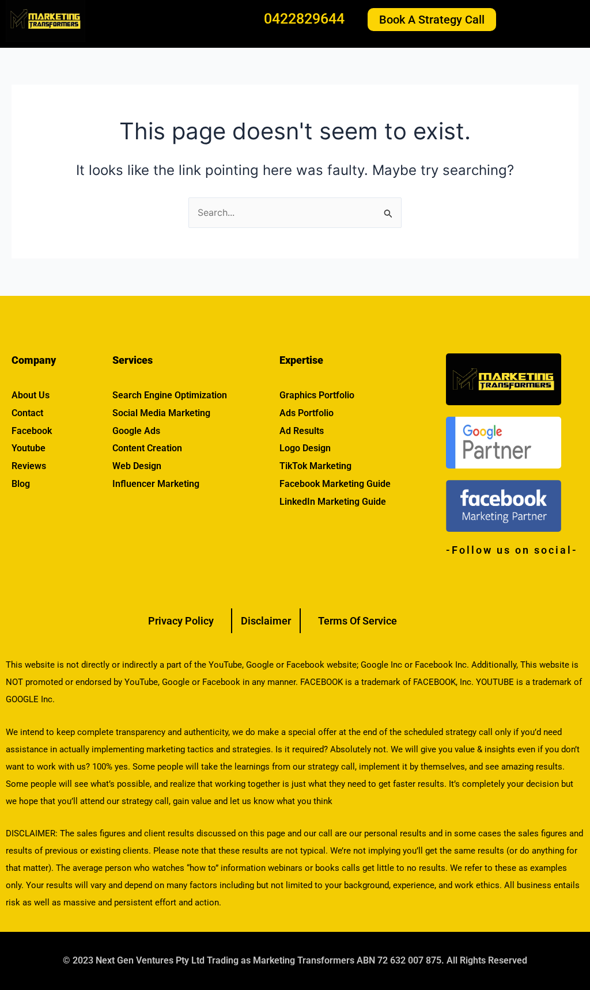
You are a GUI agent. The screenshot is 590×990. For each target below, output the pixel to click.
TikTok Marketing (315, 465)
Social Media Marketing (161, 413)
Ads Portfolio (306, 413)
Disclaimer (266, 621)
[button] (551, 20)
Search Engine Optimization (169, 395)
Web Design (136, 465)
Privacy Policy (181, 621)
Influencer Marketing (155, 483)
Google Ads (136, 430)
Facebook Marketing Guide (335, 483)
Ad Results (301, 430)
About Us (31, 395)
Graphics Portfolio (316, 395)
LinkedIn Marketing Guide (332, 501)
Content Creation (147, 448)
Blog (21, 483)
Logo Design (305, 448)
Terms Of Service (357, 621)
